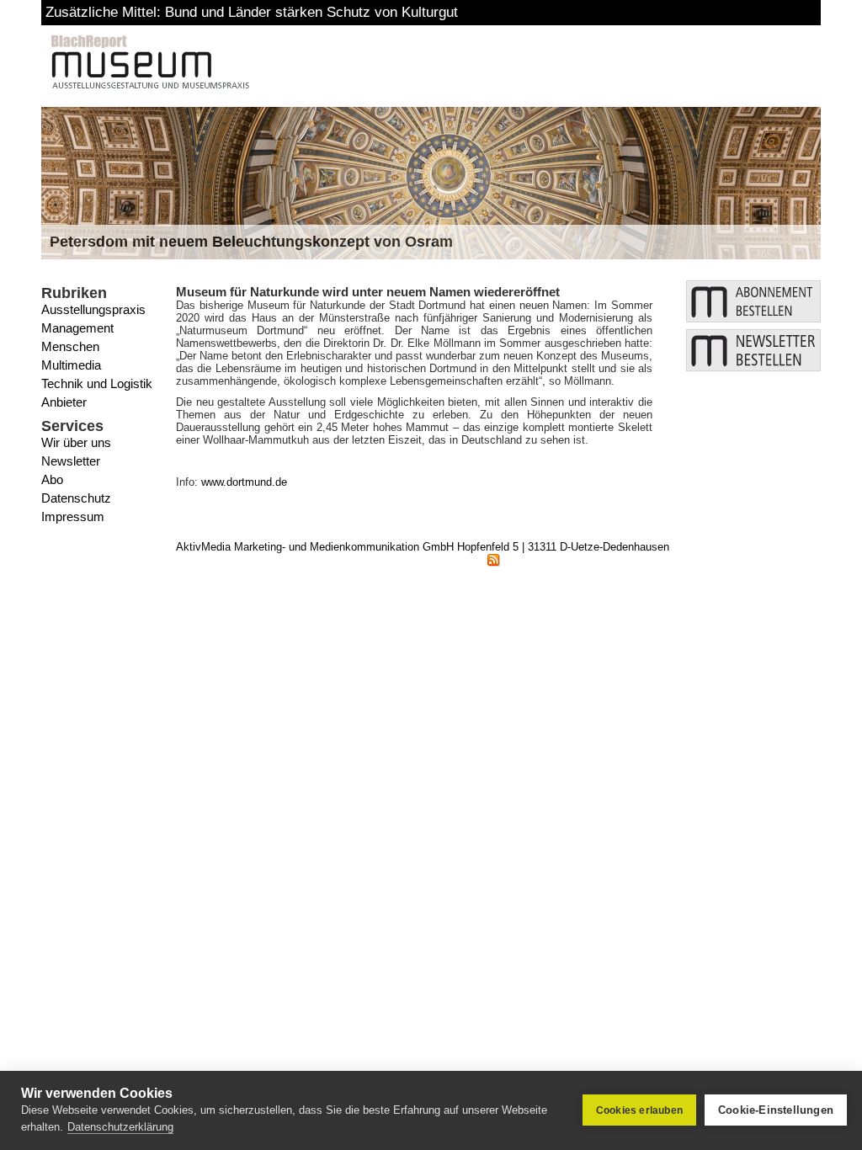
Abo (52, 479)
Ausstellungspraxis (93, 309)
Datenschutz (76, 498)
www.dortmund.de (244, 482)
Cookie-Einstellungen (775, 1110)
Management (77, 328)
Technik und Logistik (96, 383)
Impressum (72, 516)
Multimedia (71, 365)
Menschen (70, 346)
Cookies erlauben (639, 1110)
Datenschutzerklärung (120, 1127)
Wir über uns (76, 442)
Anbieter (64, 402)
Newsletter (70, 461)
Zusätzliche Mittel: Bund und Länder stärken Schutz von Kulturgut (251, 12)
